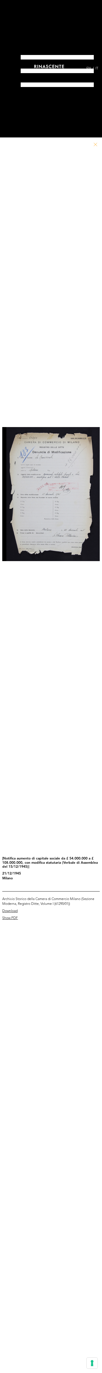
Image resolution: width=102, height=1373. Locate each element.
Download (10, 911)
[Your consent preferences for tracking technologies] (92, 1363)
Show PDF (10, 918)
